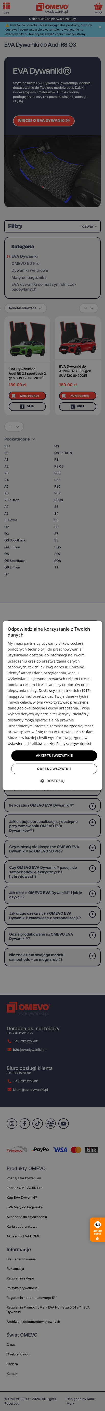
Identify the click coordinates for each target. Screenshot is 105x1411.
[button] (52, 781)
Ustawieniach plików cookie (31, 743)
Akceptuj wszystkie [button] (54, 755)
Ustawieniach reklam (76, 731)
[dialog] (52, 705)
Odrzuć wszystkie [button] (54, 768)
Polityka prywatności (73, 743)
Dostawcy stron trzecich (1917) (64, 690)
